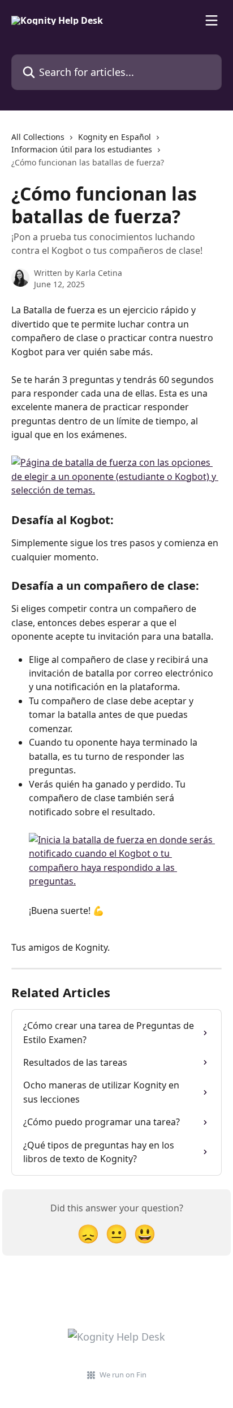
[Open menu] (211, 20)
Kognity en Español (114, 136)
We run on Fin (123, 1374)
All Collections (37, 136)
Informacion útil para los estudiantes (81, 149)
